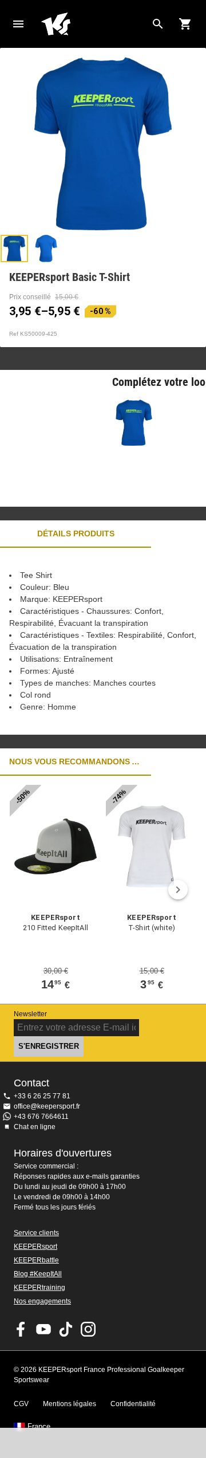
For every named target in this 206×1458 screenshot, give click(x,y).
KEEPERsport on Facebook (21, 1329)
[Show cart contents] (185, 24)
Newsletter (30, 1014)
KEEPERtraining (39, 1288)
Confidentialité (133, 1404)
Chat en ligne (35, 1127)
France (38, 1427)
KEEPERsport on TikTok (65, 1329)
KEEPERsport (35, 1247)
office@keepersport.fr (47, 1106)
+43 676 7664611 (41, 1117)
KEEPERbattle (36, 1260)
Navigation (18, 24)
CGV (21, 1404)
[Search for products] (157, 24)
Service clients (36, 1233)
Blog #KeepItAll (38, 1274)
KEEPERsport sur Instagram (88, 1329)
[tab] (14, 248)
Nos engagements (42, 1301)
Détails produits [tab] (75, 533)
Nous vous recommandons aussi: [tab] (75, 761)
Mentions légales (69, 1404)
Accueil (93, 24)
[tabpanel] (103, 641)
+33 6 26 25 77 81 (42, 1096)
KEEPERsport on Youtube (43, 1329)
